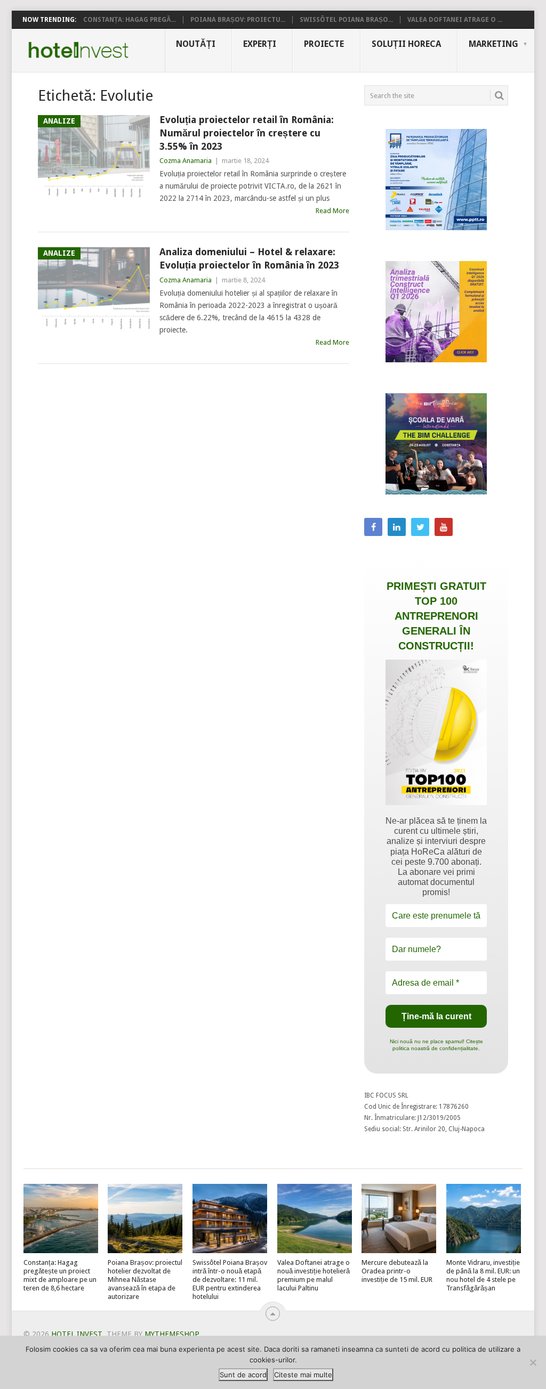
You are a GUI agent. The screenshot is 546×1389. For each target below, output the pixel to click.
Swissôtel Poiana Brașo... (346, 19)
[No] (532, 1362)
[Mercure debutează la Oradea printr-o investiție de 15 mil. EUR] (399, 1218)
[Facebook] (373, 527)
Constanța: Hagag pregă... (129, 19)
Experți (259, 44)
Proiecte (324, 44)
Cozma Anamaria (185, 161)
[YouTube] (444, 527)
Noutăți (195, 44)
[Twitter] (420, 527)
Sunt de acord (243, 1374)
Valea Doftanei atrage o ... (454, 19)
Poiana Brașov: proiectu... (237, 19)
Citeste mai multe (303, 1374)
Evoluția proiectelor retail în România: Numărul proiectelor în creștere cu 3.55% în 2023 (246, 133)
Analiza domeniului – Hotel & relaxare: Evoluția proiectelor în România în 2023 (249, 258)
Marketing (493, 44)
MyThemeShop (171, 1334)
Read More (332, 211)
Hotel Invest (78, 50)
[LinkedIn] (397, 527)
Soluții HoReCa (406, 44)
